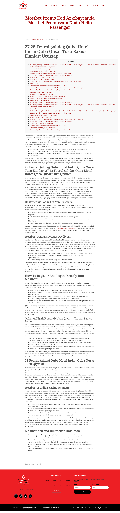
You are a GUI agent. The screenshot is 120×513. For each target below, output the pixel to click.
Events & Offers (84, 5)
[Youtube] (25, 496)
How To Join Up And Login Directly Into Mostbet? (46, 98)
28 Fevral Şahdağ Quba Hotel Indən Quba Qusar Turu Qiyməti (51, 75)
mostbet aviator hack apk (67, 228)
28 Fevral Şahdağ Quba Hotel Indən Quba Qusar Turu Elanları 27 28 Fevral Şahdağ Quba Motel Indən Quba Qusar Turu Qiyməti (73, 111)
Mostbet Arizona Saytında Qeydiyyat (42, 128)
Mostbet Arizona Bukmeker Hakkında (42, 79)
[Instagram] (21, 496)
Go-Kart (61, 483)
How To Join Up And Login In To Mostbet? (44, 71)
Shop (94, 5)
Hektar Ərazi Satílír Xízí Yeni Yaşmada (42, 67)
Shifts (63, 5)
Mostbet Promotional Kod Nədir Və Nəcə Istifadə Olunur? (49, 96)
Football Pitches (68, 483)
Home (46, 5)
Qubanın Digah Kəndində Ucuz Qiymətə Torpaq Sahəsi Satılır (50, 73)
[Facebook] (16, 496)
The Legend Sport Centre (38, 39)
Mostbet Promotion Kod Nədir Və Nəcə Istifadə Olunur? (48, 86)
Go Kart (72, 5)
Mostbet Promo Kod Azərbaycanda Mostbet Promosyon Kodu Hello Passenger (56, 82)
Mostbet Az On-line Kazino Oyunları (42, 77)
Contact (104, 5)
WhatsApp (95, 484)
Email (75, 484)
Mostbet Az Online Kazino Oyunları (41, 94)
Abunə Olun (34, 84)
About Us (54, 5)
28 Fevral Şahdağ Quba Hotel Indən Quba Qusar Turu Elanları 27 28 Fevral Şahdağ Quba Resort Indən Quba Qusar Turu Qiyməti (73, 65)
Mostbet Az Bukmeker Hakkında (40, 117)
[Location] (30, 496)
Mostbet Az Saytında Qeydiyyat (40, 69)
